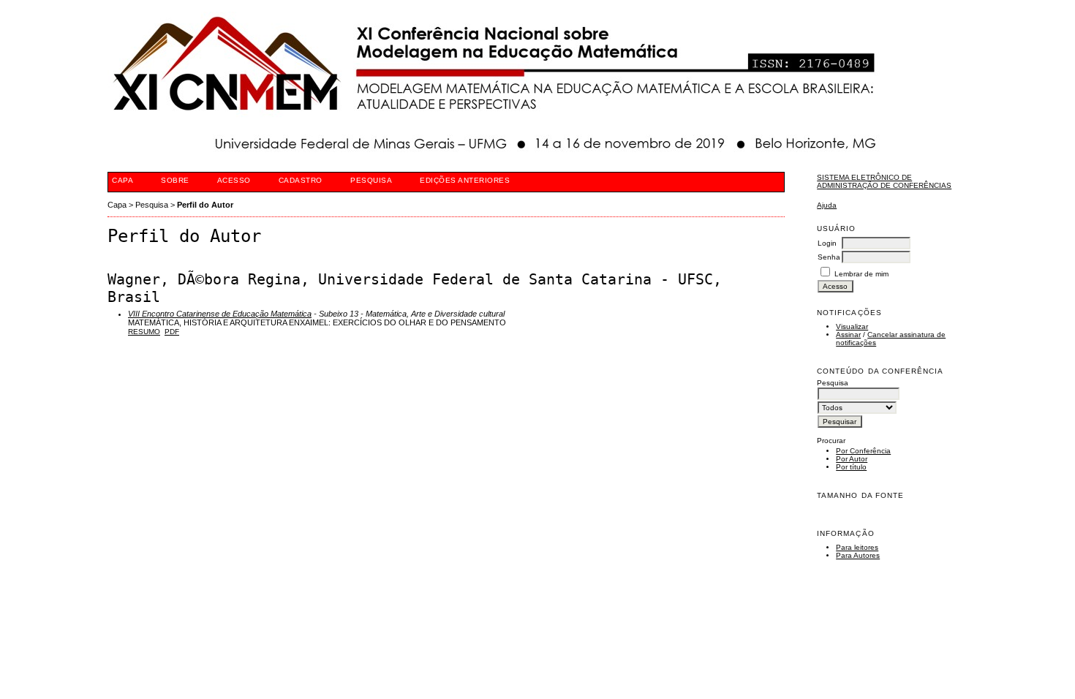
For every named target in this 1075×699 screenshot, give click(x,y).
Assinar (848, 334)
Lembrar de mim (861, 274)
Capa (122, 180)
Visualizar (852, 326)
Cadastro (300, 180)
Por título (851, 467)
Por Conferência (863, 451)
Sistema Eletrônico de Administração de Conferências (884, 181)
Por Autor (851, 459)
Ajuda (827, 205)
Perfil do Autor (205, 204)
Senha (829, 257)
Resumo (144, 332)
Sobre (175, 180)
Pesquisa (371, 180)
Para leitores (857, 547)
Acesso (234, 180)
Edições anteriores (465, 180)
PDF (172, 332)
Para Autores (858, 555)
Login (827, 243)
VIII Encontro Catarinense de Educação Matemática (220, 313)
